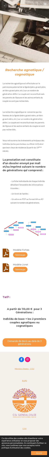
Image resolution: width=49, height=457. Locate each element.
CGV (24, 428)
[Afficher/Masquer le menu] (45, 4)
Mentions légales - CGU (24, 369)
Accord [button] (39, 453)
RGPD (24, 381)
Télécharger (20, 255)
